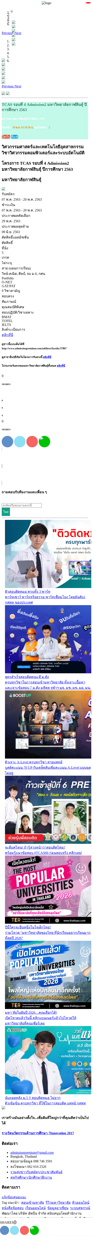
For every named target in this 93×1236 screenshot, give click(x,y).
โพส (5, 512)
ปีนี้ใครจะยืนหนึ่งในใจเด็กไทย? (28, 927)
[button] (8, 33)
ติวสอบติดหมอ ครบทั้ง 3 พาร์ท (27, 591)
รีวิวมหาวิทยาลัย (58, 1202)
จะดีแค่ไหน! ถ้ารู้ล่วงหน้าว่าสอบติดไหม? (35, 847)
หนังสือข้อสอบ (13, 1208)
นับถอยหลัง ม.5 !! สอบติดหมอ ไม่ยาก (33, 1098)
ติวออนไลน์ (80, 1202)
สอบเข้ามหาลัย (32, 1202)
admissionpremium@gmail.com (32, 1152)
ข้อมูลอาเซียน (57, 1208)
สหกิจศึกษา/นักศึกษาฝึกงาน (31, 1177)
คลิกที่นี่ (47, 357)
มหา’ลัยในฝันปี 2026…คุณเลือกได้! (31, 1012)
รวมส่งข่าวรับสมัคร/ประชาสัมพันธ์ (36, 1172)
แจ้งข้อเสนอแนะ (14, 1197)
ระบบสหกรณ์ (80, 1208)
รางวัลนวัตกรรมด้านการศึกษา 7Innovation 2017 (38, 1133)
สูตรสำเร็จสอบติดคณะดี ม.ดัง (27, 677)
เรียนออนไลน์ (35, 1208)
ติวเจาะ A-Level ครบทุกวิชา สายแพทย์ (33, 762)
